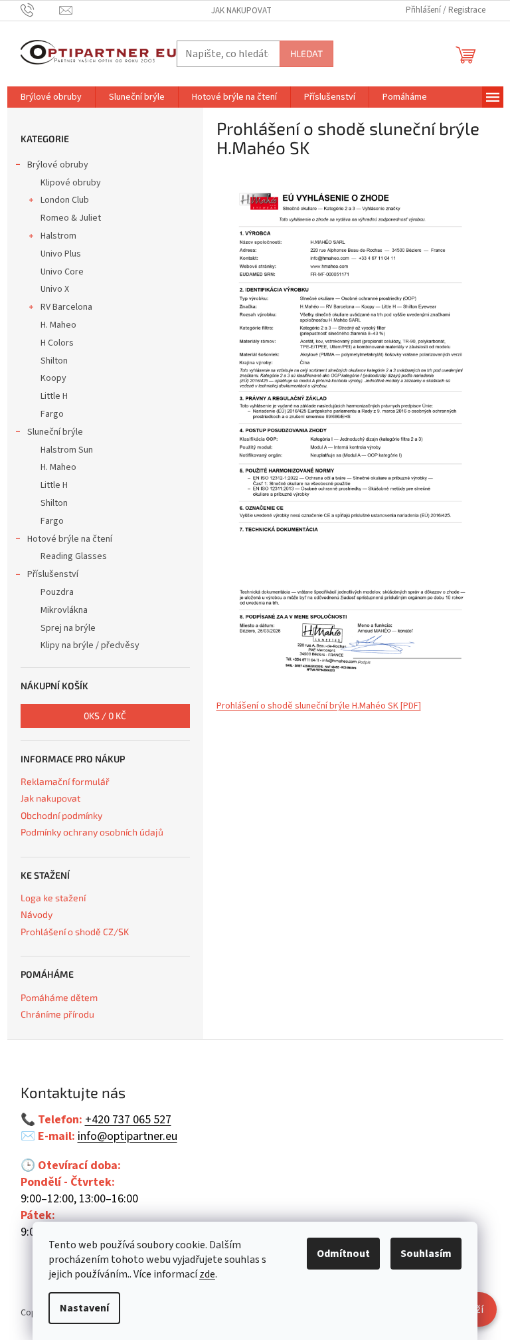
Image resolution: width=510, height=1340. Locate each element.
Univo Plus (61, 254)
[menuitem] (51, 97)
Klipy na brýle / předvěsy (90, 645)
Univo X (55, 289)
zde (207, 1274)
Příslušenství (52, 574)
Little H (54, 396)
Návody (36, 914)
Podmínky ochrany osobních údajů (92, 832)
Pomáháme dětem (59, 997)
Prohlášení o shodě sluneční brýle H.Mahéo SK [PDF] (318, 706)
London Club (65, 200)
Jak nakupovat (241, 11)
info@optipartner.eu (127, 1137)
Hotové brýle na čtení (69, 539)
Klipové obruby (71, 182)
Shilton (54, 361)
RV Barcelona (66, 307)
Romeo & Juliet (71, 218)
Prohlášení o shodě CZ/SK (75, 932)
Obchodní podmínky (61, 815)
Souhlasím (426, 1253)
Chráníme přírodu (57, 1014)
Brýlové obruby (57, 164)
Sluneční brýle (55, 432)
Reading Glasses (74, 556)
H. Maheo (58, 325)
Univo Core (62, 272)
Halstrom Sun (67, 450)
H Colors (57, 343)
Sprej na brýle (68, 628)
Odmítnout (343, 1253)
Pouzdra (57, 592)
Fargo (52, 414)
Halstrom (58, 236)
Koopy (53, 378)
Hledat (306, 53)
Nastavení (84, 1308)
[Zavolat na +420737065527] (40, 10)
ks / (105, 715)
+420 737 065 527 (128, 1120)
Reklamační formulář (65, 781)
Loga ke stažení (53, 898)
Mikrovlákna (64, 610)
